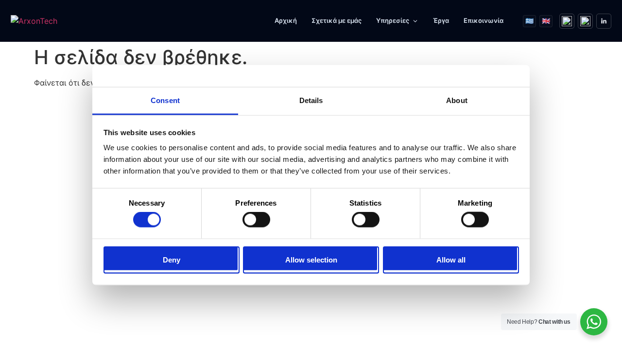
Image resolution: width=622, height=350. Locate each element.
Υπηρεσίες (392, 20)
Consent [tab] (165, 100)
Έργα (441, 20)
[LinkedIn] (603, 21)
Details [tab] (311, 100)
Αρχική (286, 20)
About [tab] (456, 100)
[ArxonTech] (56, 21)
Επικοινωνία (483, 20)
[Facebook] (566, 21)
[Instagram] (585, 21)
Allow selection (311, 259)
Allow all (451, 259)
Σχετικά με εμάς (336, 20)
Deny (171, 259)
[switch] (256, 220)
